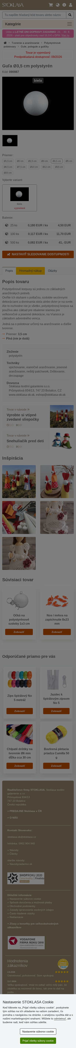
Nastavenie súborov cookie (38, 1031)
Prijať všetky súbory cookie (38, 1040)
